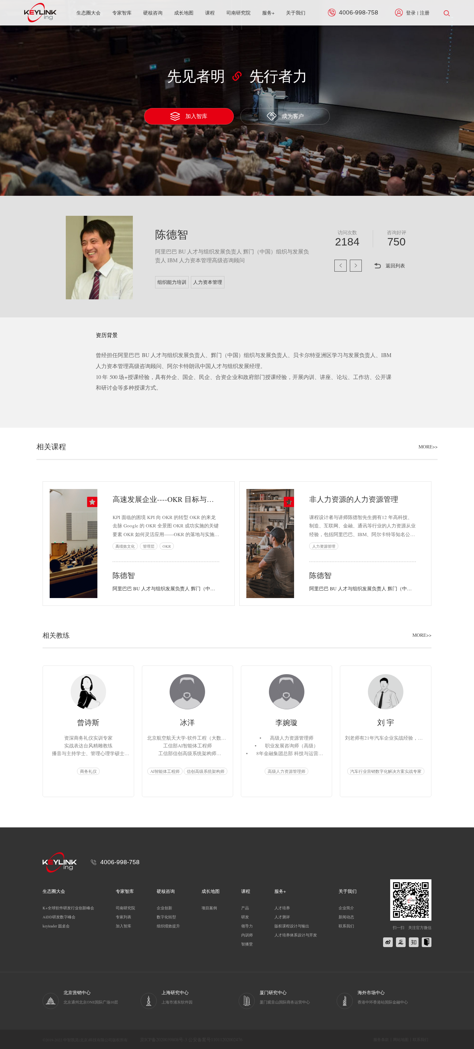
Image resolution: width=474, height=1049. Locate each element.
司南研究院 (238, 12)
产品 (245, 907)
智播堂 (247, 943)
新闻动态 (346, 916)
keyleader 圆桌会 (56, 925)
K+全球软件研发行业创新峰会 (68, 907)
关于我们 (295, 12)
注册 (425, 12)
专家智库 (122, 12)
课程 (210, 12)
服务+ (268, 12)
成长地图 (183, 12)
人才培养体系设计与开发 (295, 934)
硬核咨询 (153, 12)
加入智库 (196, 116)
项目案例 (209, 907)
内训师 (247, 934)
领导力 (247, 925)
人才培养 (282, 907)
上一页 (340, 266)
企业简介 (346, 907)
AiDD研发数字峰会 (59, 916)
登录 (411, 12)
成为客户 (293, 116)
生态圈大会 (88, 12)
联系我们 (346, 925)
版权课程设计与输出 (291, 925)
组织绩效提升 (168, 925)
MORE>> (428, 446)
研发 (245, 916)
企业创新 (164, 907)
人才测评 (282, 916)
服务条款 (381, 1039)
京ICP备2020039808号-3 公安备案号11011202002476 (191, 1039)
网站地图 (401, 1039)
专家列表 (123, 916)
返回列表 (395, 265)
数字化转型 (166, 916)
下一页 (356, 266)
